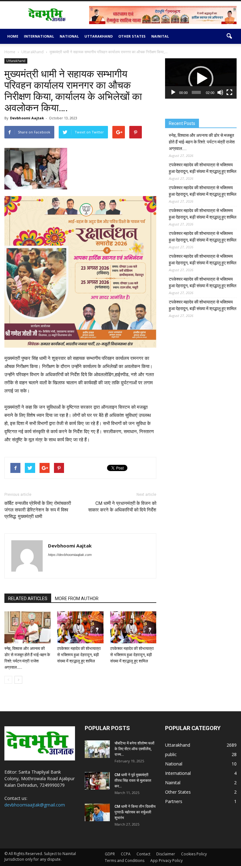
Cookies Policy (194, 854)
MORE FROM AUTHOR (77, 598)
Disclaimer (165, 854)
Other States (132, 36)
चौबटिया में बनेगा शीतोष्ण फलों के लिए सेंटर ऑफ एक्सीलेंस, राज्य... (134, 749)
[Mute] (220, 92)
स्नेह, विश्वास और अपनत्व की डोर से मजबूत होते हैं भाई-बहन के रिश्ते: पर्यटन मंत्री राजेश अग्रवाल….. (202, 142)
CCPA (126, 854)
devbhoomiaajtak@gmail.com (34, 805)
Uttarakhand (98, 36)
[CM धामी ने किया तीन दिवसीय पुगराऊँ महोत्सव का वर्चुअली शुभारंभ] (97, 812)
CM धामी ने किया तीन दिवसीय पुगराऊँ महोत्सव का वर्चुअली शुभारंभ (135, 812)
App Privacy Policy (166, 860)
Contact (143, 854)
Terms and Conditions (124, 860)
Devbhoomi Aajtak (27, 118)
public (171, 754)
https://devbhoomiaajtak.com (70, 555)
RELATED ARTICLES (27, 598)
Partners (173, 801)
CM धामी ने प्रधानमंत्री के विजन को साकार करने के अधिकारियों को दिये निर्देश (122, 506)
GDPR (110, 854)
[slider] (196, 92)
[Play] (173, 92)
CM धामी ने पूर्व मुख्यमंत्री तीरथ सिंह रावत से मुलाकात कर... (133, 780)
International (39, 36)
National (69, 36)
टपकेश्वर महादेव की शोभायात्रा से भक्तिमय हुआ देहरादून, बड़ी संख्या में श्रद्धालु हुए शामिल (79, 654)
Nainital (160, 36)
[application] (201, 78)
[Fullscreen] (229, 92)
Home (12, 36)
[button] (229, 36)
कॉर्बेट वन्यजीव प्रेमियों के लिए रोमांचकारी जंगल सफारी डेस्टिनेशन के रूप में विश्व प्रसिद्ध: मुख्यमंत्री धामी (37, 509)
